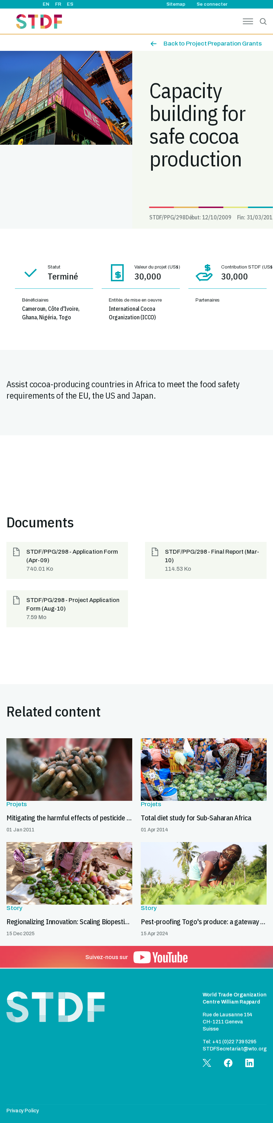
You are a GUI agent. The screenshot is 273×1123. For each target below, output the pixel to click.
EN (46, 4)
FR (58, 4)
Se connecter (212, 4)
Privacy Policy (22, 1110)
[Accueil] (39, 22)
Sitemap (175, 4)
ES (70, 4)
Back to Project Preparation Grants (213, 43)
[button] (67, 560)
